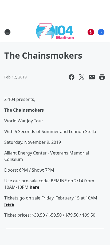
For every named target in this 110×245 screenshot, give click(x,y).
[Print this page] (102, 77)
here (34, 187)
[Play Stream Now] (101, 32)
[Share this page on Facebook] (71, 77)
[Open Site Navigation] (7, 32)
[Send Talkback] (91, 32)
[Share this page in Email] (92, 77)
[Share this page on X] (81, 77)
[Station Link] (55, 32)
